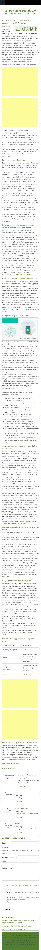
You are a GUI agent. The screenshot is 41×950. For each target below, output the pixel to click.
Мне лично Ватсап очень (28, 775)
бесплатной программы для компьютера (17, 274)
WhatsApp (26, 675)
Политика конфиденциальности (24, 945)
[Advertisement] (20, 81)
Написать (15, 942)
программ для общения (26, 759)
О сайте (8, 942)
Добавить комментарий (11, 763)
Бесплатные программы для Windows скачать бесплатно (20, 12)
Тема (4, 861)
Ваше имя (6, 843)
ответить (22, 786)
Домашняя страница (10, 857)
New (21, 942)
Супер (17, 793)
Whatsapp (19, 824)
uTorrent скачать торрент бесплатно (15, 929)
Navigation (2, 2)
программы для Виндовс (29, 750)
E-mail (5, 848)
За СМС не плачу (21, 808)
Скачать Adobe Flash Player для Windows (17, 926)
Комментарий (8, 868)
